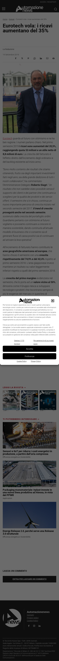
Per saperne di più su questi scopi (43, 342)
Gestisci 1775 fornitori (19, 342)
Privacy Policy (36, 361)
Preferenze (29, 356)
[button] (52, 300)
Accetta (29, 349)
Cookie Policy (22, 361)
